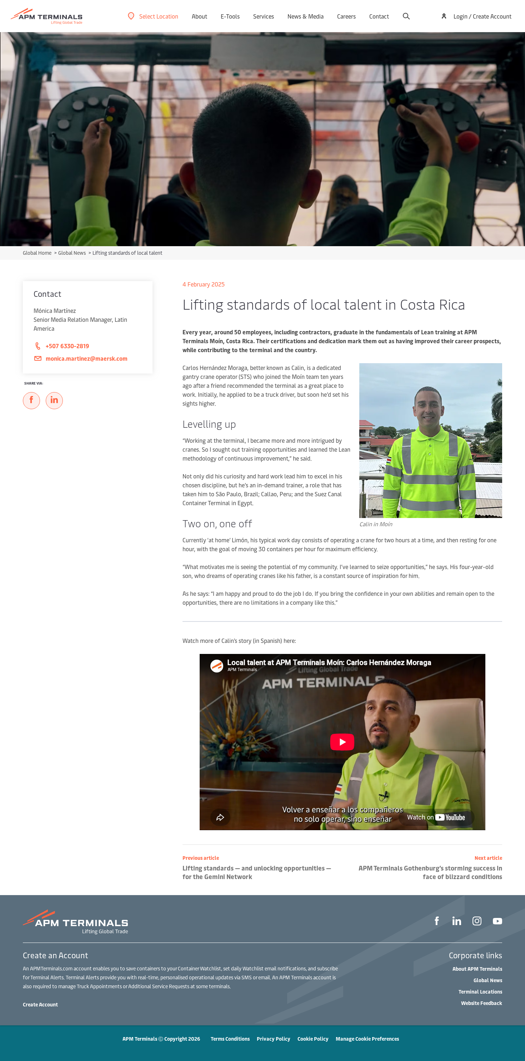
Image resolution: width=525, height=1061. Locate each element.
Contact (379, 16)
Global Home (37, 252)
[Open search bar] (406, 16)
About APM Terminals (477, 968)
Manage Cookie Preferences (367, 1038)
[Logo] (46, 16)
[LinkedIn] (456, 922)
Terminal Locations (480, 991)
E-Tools (230, 16)
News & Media (306, 16)
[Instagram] (476, 922)
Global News (72, 252)
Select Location (158, 16)
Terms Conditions (230, 1038)
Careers (346, 16)
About (199, 16)
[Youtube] (497, 922)
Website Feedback (481, 1003)
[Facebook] (436, 922)
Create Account (40, 1004)
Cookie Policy (313, 1038)
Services (263, 16)
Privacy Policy (273, 1038)
